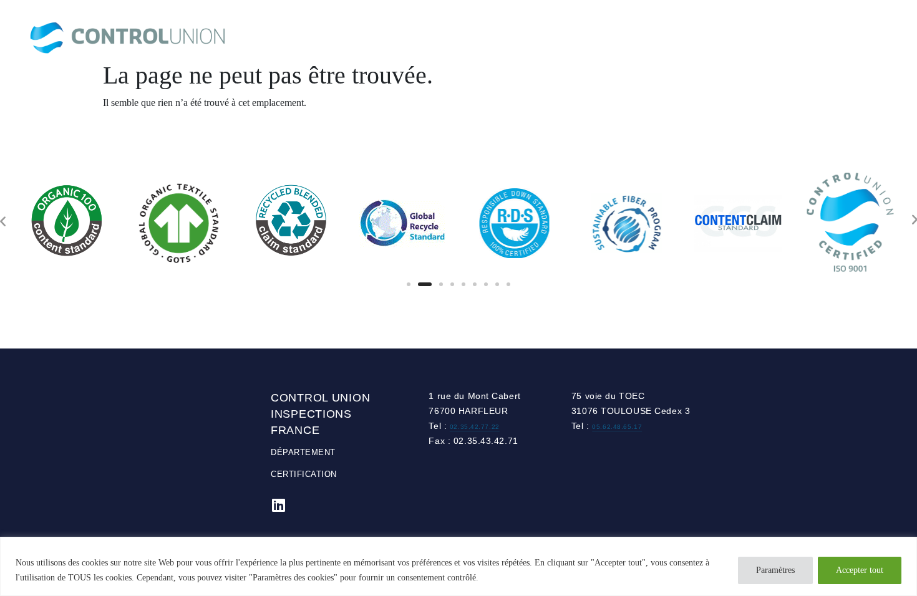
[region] (458, 566)
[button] (408, 284)
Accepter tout (859, 570)
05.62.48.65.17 (617, 426)
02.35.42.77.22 (475, 426)
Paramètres (775, 570)
